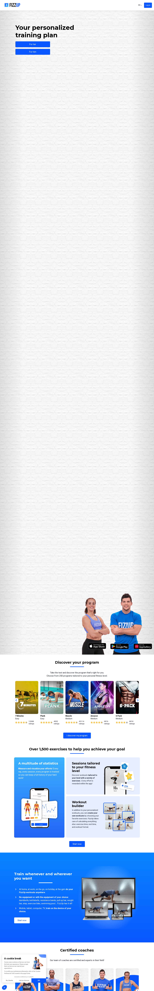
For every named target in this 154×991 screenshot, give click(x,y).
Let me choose (24, 980)
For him (32, 52)
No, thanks (9, 980)
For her (32, 44)
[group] (26, 703)
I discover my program (77, 735)
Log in (148, 5)
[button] (4, 987)
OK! (39, 980)
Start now (77, 844)
